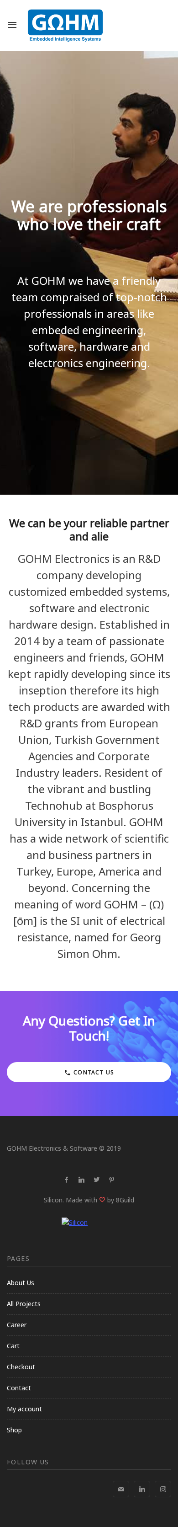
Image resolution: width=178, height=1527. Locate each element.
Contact (19, 1387)
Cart (13, 1345)
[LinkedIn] (142, 1489)
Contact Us (93, 1072)
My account (24, 1408)
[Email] (121, 1489)
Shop (14, 1430)
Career (16, 1324)
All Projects (24, 1303)
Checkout (21, 1366)
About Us (20, 1282)
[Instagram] (163, 1489)
